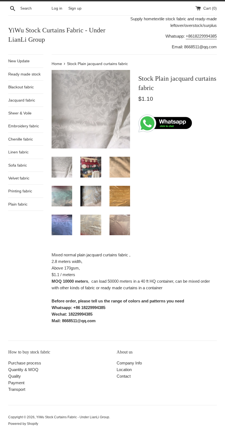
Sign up (74, 8)
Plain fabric (17, 204)
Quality (14, 376)
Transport (16, 389)
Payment (16, 382)
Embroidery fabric (23, 126)
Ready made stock (24, 74)
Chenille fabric (20, 139)
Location (124, 369)
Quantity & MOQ (23, 369)
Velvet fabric (18, 178)
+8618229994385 (201, 36)
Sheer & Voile (20, 113)
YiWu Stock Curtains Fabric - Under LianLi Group (56, 35)
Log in (57, 8)
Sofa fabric (17, 165)
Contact (124, 376)
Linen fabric (18, 152)
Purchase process (24, 363)
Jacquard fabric (21, 100)
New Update (19, 61)
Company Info (129, 363)
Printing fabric (20, 191)
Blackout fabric (21, 87)
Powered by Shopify (23, 424)
